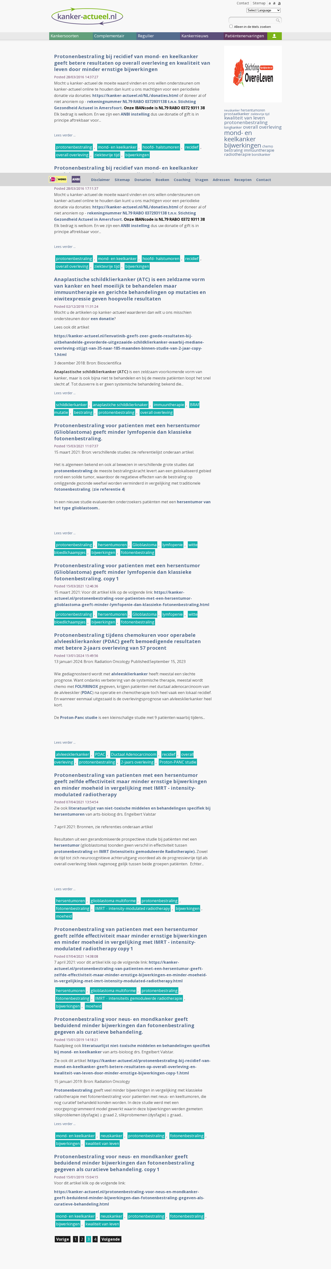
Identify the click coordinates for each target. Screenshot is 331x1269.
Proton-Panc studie (78, 717)
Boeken (162, 179)
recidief (191, 147)
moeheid (64, 916)
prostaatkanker (237, 113)
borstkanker (261, 154)
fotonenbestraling (72, 489)
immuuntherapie (169, 404)
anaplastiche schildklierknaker (120, 404)
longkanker (233, 127)
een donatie (102, 318)
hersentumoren (112, 544)
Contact (243, 3)
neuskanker (111, 1135)
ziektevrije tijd (106, 155)
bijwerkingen (137, 155)
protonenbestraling (74, 147)
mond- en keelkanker (117, 147)
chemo (267, 146)
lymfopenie (172, 544)
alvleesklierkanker (129, 674)
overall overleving (72, 155)
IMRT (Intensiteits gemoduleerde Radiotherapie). (147, 851)
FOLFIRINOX (86, 686)
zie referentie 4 (108, 489)
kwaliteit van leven (102, 1143)
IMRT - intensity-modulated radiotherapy (132, 908)
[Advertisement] (20, 125)
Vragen (201, 179)
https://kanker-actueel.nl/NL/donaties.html (135, 95)
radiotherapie (237, 154)
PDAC (87, 692)
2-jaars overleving (137, 762)
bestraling (83, 412)
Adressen (221, 179)
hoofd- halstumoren (160, 147)
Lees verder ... (65, 135)
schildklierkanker (71, 404)
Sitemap (259, 3)
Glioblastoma (145, 544)
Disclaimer (100, 179)
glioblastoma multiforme (113, 900)
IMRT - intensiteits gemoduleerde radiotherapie (138, 998)
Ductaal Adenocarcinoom (133, 754)
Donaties (142, 179)
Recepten (243, 179)
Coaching (182, 179)
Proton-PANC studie (177, 762)
